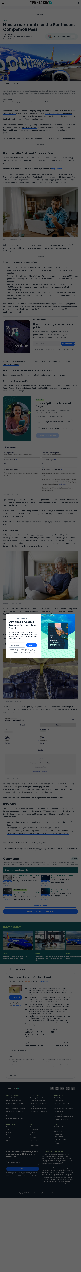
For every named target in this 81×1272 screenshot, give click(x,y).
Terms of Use (32, 651)
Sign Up (31, 645)
